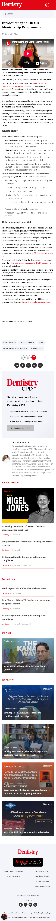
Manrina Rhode (36, 348)
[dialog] (4, 917)
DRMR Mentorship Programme (15, 348)
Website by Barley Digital (43, 912)
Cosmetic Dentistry (27, 342)
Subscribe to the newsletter (28, 895)
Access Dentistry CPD (20, 428)
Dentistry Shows (42, 876)
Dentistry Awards (42, 881)
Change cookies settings (14, 871)
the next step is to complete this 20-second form (32, 263)
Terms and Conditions (12, 912)
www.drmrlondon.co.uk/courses (36, 302)
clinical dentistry (9, 342)
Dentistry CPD (42, 871)
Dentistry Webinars (42, 886)
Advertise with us (14, 876)
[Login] (47, 5)
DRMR (40, 342)
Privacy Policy (27, 912)
